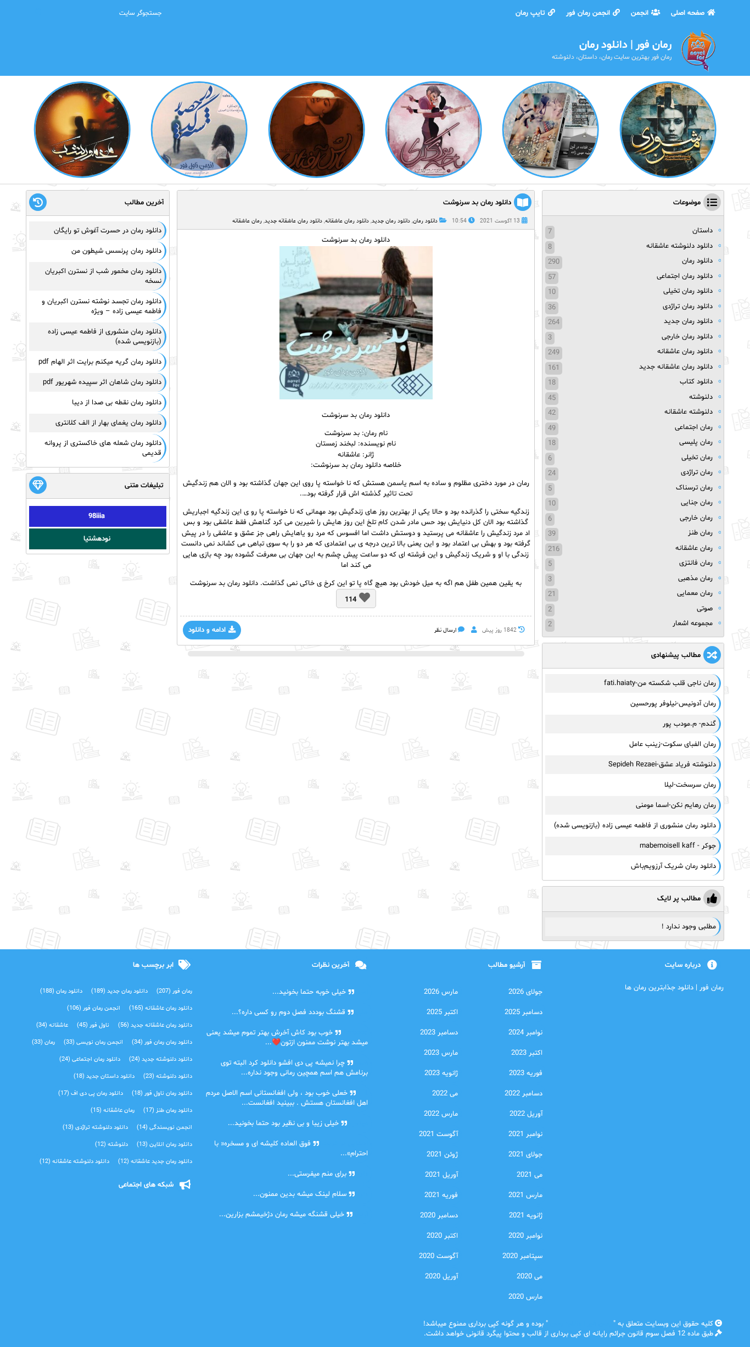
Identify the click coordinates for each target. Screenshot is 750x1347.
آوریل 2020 (441, 1277)
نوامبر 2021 (525, 1134)
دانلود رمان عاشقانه (347, 221)
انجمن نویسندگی (164, 1127)
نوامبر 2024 (525, 1033)
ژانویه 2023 (441, 1073)
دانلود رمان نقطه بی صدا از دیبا (116, 403)
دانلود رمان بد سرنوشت (477, 203)
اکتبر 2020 (442, 1236)
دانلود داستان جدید (104, 1076)
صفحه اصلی (687, 13)
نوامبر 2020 (525, 1236)
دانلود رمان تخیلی (688, 291)
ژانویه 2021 (525, 1216)
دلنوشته (701, 397)
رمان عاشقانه (247, 221)
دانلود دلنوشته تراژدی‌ (95, 1127)
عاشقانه (52, 1025)
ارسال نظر (445, 630)
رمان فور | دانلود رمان (580, 1324)
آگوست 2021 (438, 1134)
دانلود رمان (425, 221)
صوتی (705, 609)
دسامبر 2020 (439, 1216)
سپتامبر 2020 (522, 1256)
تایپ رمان (530, 13)
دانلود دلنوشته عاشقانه (679, 246)
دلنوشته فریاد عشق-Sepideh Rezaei (662, 765)
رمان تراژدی (697, 472)
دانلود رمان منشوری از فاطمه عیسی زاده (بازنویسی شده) (635, 826)
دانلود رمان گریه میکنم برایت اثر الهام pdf (99, 362)
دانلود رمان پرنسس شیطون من (116, 251)
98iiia (96, 516)
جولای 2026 (525, 992)
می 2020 (529, 1277)
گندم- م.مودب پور (689, 724)
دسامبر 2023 (439, 1033)
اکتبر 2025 (442, 1012)
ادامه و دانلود (207, 630)
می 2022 (445, 1094)
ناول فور (93, 1025)
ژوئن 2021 (442, 1155)
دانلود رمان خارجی (687, 337)
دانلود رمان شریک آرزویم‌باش (673, 866)
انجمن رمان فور (588, 13)
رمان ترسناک (694, 488)
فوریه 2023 (525, 1073)
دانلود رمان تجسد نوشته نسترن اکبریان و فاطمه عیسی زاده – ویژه (101, 306)
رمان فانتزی (696, 563)
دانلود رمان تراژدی (688, 306)
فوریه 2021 (441, 1195)
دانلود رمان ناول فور (162, 1093)
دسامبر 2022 (523, 1094)
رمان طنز (700, 533)
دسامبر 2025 (523, 1012)
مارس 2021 (525, 1195)
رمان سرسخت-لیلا (690, 785)
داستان (702, 231)
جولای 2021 (525, 1155)
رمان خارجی (696, 518)
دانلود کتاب (696, 382)
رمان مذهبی (695, 578)
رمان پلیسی (696, 442)
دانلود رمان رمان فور (162, 1042)
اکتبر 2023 (526, 1053)
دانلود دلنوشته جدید (160, 1059)
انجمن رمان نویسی (93, 1042)
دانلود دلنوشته (167, 1076)
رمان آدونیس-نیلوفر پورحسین (673, 704)
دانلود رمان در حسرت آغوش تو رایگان (107, 231)
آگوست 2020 (438, 1256)
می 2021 (529, 1175)
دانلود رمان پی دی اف (90, 1093)
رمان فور (174, 991)
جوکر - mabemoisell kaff (678, 846)
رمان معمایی (695, 593)
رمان (43, 1042)
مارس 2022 (441, 1114)
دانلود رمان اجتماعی (685, 276)
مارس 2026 (441, 992)
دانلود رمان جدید (391, 221)
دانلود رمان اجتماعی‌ (89, 1059)
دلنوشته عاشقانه (688, 412)
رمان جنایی (697, 503)
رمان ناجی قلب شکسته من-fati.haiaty (660, 683)
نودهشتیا (96, 539)
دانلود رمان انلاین (164, 1144)
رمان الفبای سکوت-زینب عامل (672, 744)
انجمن (639, 13)
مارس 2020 (525, 1297)
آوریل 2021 (441, 1175)
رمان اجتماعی (694, 427)
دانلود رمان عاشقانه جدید (293, 221)
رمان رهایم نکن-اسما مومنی (676, 805)
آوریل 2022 (526, 1114)
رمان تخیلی (697, 458)
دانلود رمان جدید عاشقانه (155, 1161)
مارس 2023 (441, 1053)
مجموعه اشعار (693, 623)
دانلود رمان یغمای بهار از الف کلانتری (108, 423)
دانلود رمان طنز (167, 1110)
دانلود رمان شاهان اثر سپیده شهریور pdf (102, 382)
